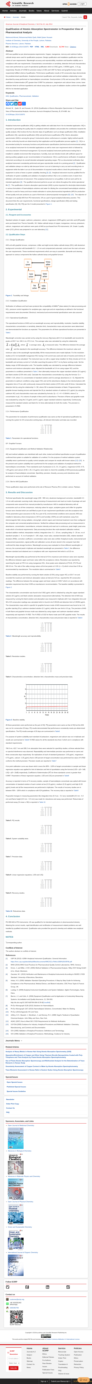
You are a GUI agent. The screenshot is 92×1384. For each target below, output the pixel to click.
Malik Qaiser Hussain (44, 37)
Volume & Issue (63, 1374)
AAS (7, 96)
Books (31, 11)
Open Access (78, 1352)
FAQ (7, 1112)
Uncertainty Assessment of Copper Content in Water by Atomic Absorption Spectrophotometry (42, 1066)
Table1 (8, 332)
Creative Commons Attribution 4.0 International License (63, 1339)
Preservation (78, 1361)
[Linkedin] (47, 1287)
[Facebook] (27, 1287)
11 (47, 229)
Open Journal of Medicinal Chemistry (21, 1125)
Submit (64, 11)
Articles (13, 11)
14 (7, 1031)
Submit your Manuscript (60, 1381)
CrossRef (46, 1002)
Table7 (54, 761)
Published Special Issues (16, 1087)
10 (72, 194)
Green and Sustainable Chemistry (20, 1227)
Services (55, 11)
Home (5, 11)
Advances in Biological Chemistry (19, 1151)
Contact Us (10, 1108)
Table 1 (35, 371)
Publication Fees (48, 1370)
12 (77, 460)
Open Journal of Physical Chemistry (20, 1202)
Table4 (80, 618)
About (46, 11)
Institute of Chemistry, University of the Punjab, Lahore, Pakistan (28, 40)
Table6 (27, 740)
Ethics (44, 1354)
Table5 (57, 731)
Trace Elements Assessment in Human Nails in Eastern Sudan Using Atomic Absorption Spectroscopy (44, 1070)
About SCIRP (45, 1349)
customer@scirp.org (17, 1299)
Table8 (66, 776)
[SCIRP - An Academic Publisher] (20, 4)
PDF (31, 47)
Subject (29, 1355)
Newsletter (10, 1099)
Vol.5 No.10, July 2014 (44, 24)
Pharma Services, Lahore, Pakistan (18, 44)
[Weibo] (68, 1287)
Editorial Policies (48, 1357)
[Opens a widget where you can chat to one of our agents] (83, 1380)
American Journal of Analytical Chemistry (20, 24)
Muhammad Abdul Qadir (27, 37)
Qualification (14, 96)
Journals (22, 11)
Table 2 (66, 548)
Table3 (58, 569)
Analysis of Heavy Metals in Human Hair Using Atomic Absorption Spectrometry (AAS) (38, 1051)
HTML (37, 47)
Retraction (77, 1364)
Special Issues (47, 1373)
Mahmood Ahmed (12, 37)
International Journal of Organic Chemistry (23, 1252)
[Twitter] (7, 1287)
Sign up (43, 1381)
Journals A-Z (31, 1352)
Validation (35, 96)
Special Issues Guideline (16, 1091)
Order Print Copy (12, 1104)
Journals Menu (13, 1041)
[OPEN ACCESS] (69, 4)
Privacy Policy (79, 1367)
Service (61, 1348)
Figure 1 (49, 204)
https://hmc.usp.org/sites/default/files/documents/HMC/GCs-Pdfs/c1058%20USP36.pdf (41, 962)
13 (7, 1024)
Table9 (76, 790)
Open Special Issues (14, 1082)
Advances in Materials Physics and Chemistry (24, 1176)
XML (42, 47)
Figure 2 (9, 587)
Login (82, 4)
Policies (78, 1348)
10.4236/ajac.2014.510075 (19, 47)
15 (80, 460)
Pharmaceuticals (25, 96)
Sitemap (30, 1361)
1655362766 (14, 1308)
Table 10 (42, 802)
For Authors (46, 1360)
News (39, 11)
